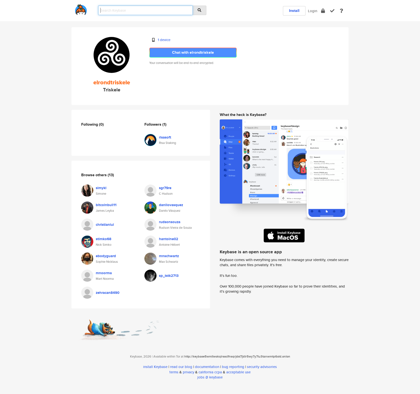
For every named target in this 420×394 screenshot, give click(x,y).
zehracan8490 (107, 292)
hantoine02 (168, 239)
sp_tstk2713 (169, 275)
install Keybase (155, 366)
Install (294, 10)
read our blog (181, 366)
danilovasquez (171, 205)
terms (173, 372)
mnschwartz (169, 256)
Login (312, 10)
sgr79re (165, 188)
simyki (101, 188)
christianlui (105, 224)
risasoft (165, 137)
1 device (164, 39)
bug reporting (233, 366)
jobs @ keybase (210, 377)
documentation (207, 366)
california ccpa (210, 372)
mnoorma (104, 273)
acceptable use (238, 372)
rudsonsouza (169, 222)
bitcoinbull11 (106, 205)
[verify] (332, 11)
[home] (81, 8)
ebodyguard (106, 256)
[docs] (341, 11)
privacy (188, 372)
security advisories (262, 366)
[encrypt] (323, 11)
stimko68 (103, 239)
